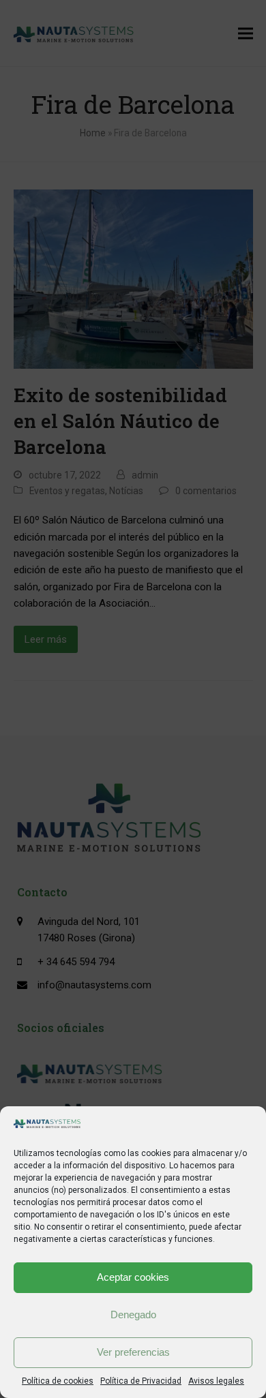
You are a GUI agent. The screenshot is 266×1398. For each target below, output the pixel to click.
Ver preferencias (133, 1352)
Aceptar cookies (133, 1277)
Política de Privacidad (140, 1381)
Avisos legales (216, 1381)
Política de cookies (57, 1381)
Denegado (133, 1314)
